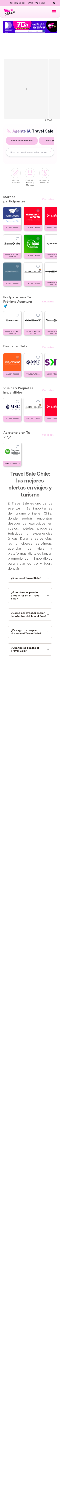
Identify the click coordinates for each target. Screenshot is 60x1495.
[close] (54, 3)
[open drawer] (54, 11)
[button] (22, 141)
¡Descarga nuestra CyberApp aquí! (27, 3)
